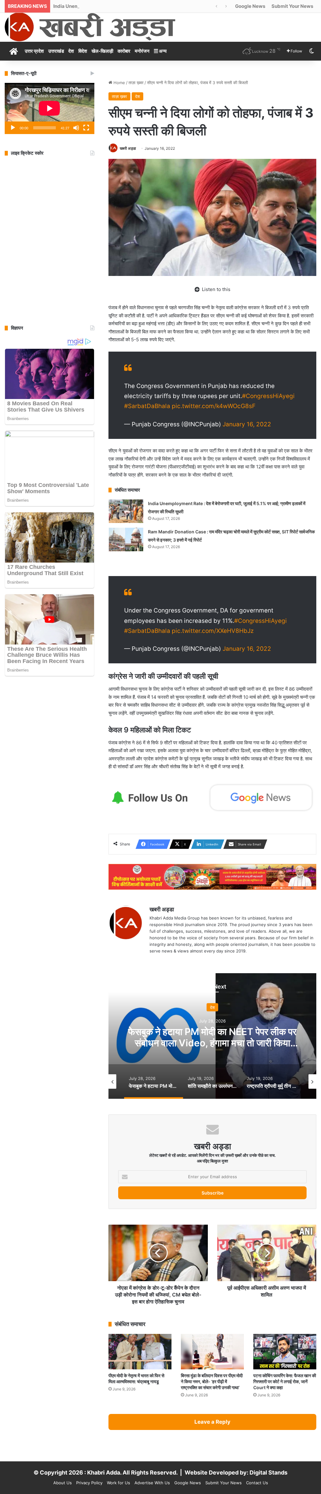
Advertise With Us (152, 1482)
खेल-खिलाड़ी (102, 51)
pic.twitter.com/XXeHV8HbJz (213, 630)
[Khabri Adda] (90, 26)
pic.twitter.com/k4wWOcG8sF (213, 406)
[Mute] (76, 128)
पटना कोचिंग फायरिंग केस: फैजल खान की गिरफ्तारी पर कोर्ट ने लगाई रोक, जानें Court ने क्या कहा (284, 1381)
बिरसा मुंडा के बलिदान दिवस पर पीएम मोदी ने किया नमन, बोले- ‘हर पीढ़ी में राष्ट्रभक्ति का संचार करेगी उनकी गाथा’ (212, 1381)
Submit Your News (292, 6)
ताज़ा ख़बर (136, 82)
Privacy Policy (89, 1482)
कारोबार (124, 51)
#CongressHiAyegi (268, 396)
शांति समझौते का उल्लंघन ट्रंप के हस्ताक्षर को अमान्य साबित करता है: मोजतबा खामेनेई (212, 1037)
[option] (212, 1036)
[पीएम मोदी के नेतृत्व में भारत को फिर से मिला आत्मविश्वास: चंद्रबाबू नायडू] (139, 1351)
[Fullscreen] (86, 128)
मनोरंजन (142, 51)
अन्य (162, 51)
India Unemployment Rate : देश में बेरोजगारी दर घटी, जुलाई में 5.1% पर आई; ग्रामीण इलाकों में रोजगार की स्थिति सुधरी (157, 6)
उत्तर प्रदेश (34, 51)
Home (118, 82)
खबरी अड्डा (128, 148)
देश (71, 51)
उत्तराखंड (56, 51)
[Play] (13, 128)
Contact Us (257, 1482)
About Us (62, 1482)
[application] (49, 108)
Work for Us (118, 1482)
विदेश (82, 51)
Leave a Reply (212, 1422)
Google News (250, 6)
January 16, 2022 (247, 424)
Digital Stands (268, 1472)
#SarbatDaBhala (147, 406)
